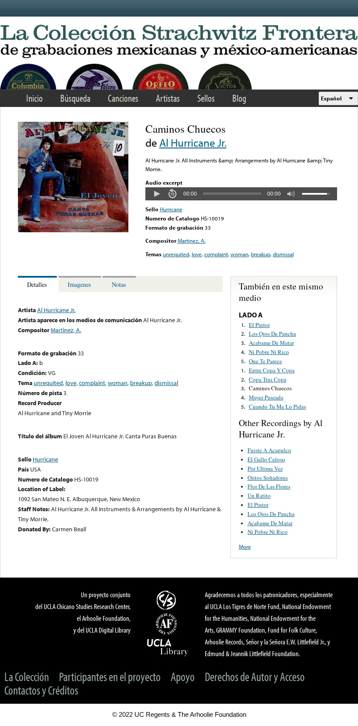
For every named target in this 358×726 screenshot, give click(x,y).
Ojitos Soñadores (268, 478)
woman (239, 254)
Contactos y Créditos (41, 690)
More (245, 546)
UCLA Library (167, 647)
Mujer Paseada (266, 397)
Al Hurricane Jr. (193, 142)
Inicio (34, 98)
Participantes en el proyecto (110, 676)
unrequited (176, 254)
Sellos (206, 98)
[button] (157, 193)
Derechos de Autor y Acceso (255, 676)
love (197, 254)
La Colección (26, 676)
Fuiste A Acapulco (269, 450)
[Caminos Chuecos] (73, 230)
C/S (167, 599)
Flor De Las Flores (269, 486)
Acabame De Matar (271, 343)
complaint (216, 254)
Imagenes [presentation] (79, 284)
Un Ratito (259, 495)
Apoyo (183, 676)
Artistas (168, 98)
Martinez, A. (192, 240)
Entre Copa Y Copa (272, 370)
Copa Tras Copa (267, 379)
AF (167, 624)
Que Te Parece (265, 361)
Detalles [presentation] (37, 284)
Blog (239, 98)
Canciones (123, 98)
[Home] (179, 41)
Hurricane (171, 209)
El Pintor (259, 325)
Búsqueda (75, 98)
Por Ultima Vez (265, 468)
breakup (260, 254)
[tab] (38, 284)
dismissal (283, 254)
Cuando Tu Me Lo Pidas (277, 406)
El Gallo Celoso (266, 459)
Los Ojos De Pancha (272, 333)
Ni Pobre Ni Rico (269, 352)
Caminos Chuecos (270, 388)
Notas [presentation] (119, 284)
